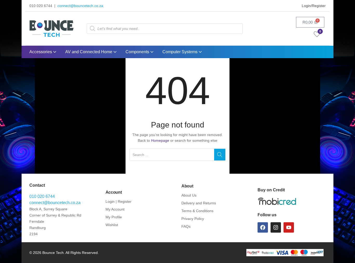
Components (138, 52)
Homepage (160, 140)
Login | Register (119, 201)
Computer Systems (180, 52)
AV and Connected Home (89, 52)
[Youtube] (289, 227)
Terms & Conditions (197, 211)
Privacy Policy (192, 219)
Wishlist (112, 225)
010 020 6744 (42, 196)
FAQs (185, 226)
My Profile (114, 217)
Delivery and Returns (198, 203)
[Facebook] (263, 227)
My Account (115, 209)
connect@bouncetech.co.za (80, 6)
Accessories (41, 52)
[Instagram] (276, 227)
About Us (188, 195)
